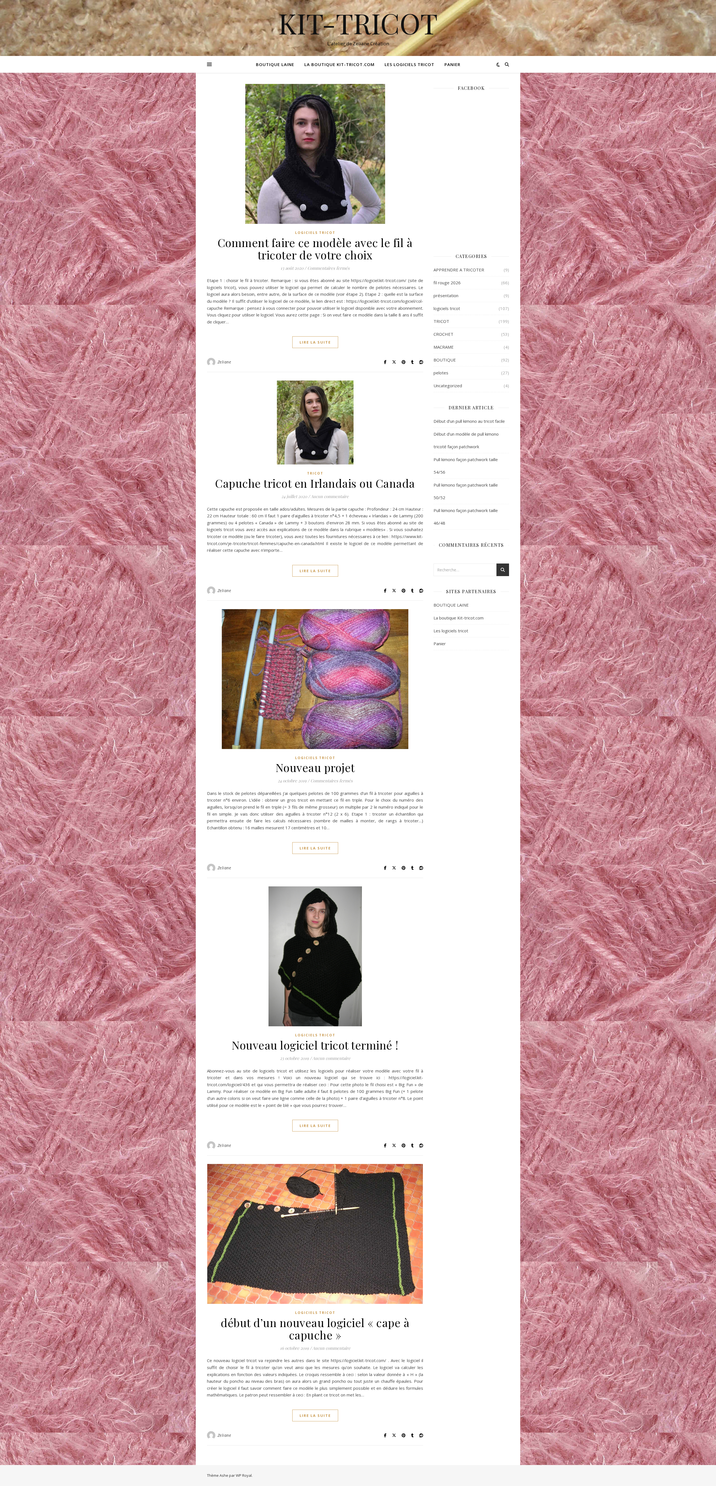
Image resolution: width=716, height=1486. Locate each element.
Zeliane (224, 362)
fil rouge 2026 (447, 282)
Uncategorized (448, 385)
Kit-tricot (358, 23)
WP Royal (244, 1475)
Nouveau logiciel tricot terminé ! (315, 1044)
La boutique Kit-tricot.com (339, 64)
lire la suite (315, 342)
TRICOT (315, 473)
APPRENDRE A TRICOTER (459, 270)
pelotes (441, 372)
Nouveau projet (315, 767)
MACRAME (444, 347)
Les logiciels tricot (409, 64)
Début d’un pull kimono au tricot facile (469, 421)
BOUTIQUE (445, 360)
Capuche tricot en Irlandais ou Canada (315, 483)
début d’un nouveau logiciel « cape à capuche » (315, 1328)
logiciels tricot (315, 232)
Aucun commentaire (330, 496)
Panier (452, 64)
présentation (446, 295)
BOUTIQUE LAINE (275, 64)
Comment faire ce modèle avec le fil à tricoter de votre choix (315, 248)
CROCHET (443, 334)
